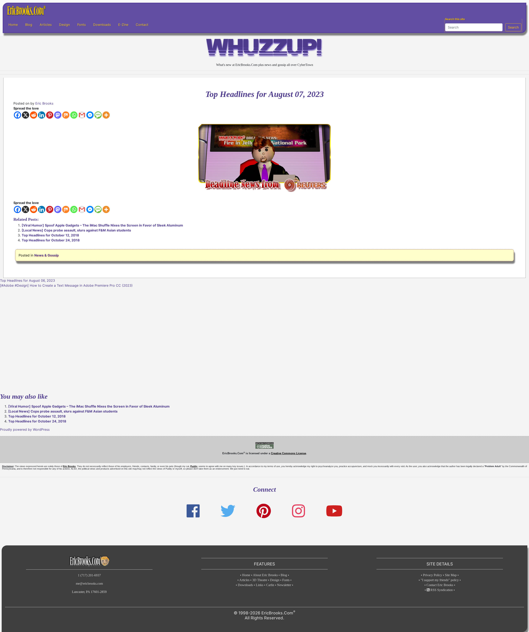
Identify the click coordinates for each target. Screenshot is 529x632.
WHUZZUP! (264, 49)
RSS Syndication (441, 590)
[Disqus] (264, 339)
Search (513, 27)
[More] (106, 115)
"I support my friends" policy (440, 580)
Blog (28, 25)
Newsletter (284, 585)
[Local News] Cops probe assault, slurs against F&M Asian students (76, 230)
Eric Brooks (44, 103)
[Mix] (65, 115)
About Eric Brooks (265, 575)
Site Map (451, 575)
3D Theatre (259, 580)
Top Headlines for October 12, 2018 (50, 235)
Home (13, 25)
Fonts (81, 25)
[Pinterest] (49, 115)
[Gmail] (82, 115)
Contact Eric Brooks (440, 585)
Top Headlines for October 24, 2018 (51, 240)
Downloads (102, 25)
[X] (25, 115)
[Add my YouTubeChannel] (334, 511)
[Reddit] (33, 115)
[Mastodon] (57, 115)
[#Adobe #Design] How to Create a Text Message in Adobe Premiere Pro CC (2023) (66, 285)
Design (64, 25)
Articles (46, 25)
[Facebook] (17, 115)
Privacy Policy (432, 575)
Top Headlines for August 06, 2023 (27, 280)
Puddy (193, 466)
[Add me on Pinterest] (263, 511)
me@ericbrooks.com (89, 583)
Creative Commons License (288, 453)
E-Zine (123, 25)
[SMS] (98, 115)
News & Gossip (46, 255)
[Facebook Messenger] (90, 115)
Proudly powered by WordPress (25, 429)
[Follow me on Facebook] (193, 511)
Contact (142, 25)
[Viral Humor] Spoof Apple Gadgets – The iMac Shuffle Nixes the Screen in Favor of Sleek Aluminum (102, 225)
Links (259, 585)
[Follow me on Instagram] (298, 511)
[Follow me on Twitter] (228, 511)
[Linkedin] (41, 115)
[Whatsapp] (73, 115)
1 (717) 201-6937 (89, 575)
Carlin (270, 585)
